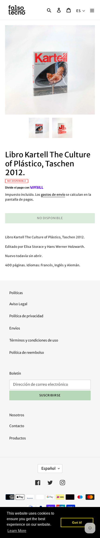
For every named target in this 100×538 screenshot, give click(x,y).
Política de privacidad (26, 316)
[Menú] (92, 10)
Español (48, 468)
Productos (17, 438)
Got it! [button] (77, 522)
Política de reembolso (26, 352)
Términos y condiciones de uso (33, 340)
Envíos (14, 328)
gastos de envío (53, 195)
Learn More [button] (16, 531)
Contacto (16, 426)
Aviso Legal (18, 304)
